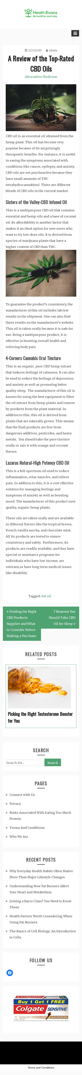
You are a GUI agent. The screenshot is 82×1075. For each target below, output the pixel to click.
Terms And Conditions (27, 828)
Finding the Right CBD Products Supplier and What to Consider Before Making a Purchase (21, 624)
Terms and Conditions (41, 1067)
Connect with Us (22, 795)
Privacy (15, 804)
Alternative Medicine (41, 77)
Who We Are (19, 836)
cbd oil (46, 596)
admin (53, 50)
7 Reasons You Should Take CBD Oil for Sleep (62, 618)
